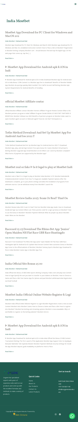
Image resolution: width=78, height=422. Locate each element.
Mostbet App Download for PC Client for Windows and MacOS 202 (38, 34)
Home (31, 381)
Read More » (9, 58)
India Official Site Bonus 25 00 (23, 264)
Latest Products (34, 392)
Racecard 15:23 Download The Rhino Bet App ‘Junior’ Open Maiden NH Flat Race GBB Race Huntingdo (37, 231)
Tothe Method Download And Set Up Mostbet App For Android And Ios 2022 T (38, 134)
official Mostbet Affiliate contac (24, 102)
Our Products (33, 386)
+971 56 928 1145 (64, 387)
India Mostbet (10, 41)
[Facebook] (60, 414)
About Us (32, 383)
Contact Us (32, 389)
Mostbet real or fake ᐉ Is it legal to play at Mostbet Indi (38, 167)
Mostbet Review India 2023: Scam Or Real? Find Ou (36, 198)
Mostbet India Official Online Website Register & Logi (38, 295)
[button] (72, 416)
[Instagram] (56, 414)
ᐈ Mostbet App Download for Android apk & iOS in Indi (36, 69)
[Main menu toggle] (75, 4)
